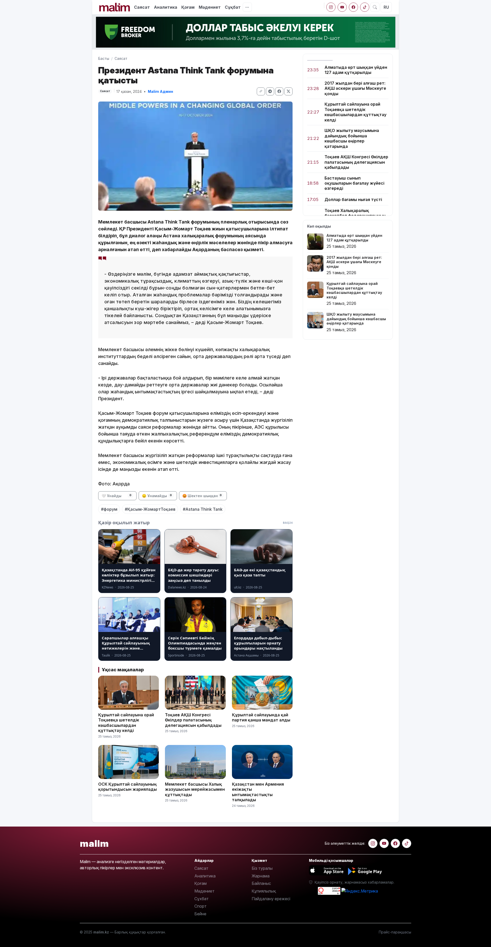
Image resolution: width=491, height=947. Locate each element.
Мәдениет (210, 7)
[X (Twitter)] (288, 91)
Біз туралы (262, 868)
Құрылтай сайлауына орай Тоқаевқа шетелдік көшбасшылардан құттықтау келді (355, 112)
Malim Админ (160, 91)
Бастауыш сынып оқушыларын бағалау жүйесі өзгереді (354, 183)
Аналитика (165, 7)
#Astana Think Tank (202, 509)
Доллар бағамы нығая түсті (353, 199)
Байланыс (261, 883)
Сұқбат (233, 7)
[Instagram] (331, 7)
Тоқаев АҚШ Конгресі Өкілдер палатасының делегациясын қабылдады (356, 162)
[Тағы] (247, 7)
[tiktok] (364, 7)
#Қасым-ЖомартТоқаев (150, 509)
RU (386, 7)
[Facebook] (353, 7)
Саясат (142, 7)
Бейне (200, 913)
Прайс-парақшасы (395, 932)
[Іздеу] (375, 7)
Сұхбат (201, 898)
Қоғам (188, 7)
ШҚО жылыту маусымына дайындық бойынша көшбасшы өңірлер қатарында (352, 138)
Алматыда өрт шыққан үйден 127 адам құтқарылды (356, 70)
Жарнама (261, 875)
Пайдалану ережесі (271, 898)
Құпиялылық (264, 891)
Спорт (200, 906)
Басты (103, 58)
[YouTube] (342, 7)
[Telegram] (270, 91)
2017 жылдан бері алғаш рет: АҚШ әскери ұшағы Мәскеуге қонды (355, 88)
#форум (109, 509)
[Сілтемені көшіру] (261, 91)
